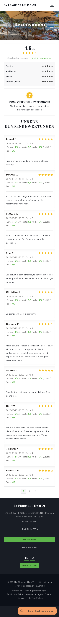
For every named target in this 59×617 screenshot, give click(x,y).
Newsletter (29, 565)
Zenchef (41, 585)
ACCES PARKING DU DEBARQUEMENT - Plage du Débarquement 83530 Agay (30, 515)
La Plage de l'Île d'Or (20, 5)
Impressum (18, 591)
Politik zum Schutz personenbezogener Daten (30, 594)
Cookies (23, 598)
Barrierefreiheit (35, 598)
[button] (52, 5)
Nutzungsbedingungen (37, 591)
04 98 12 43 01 (29, 521)
